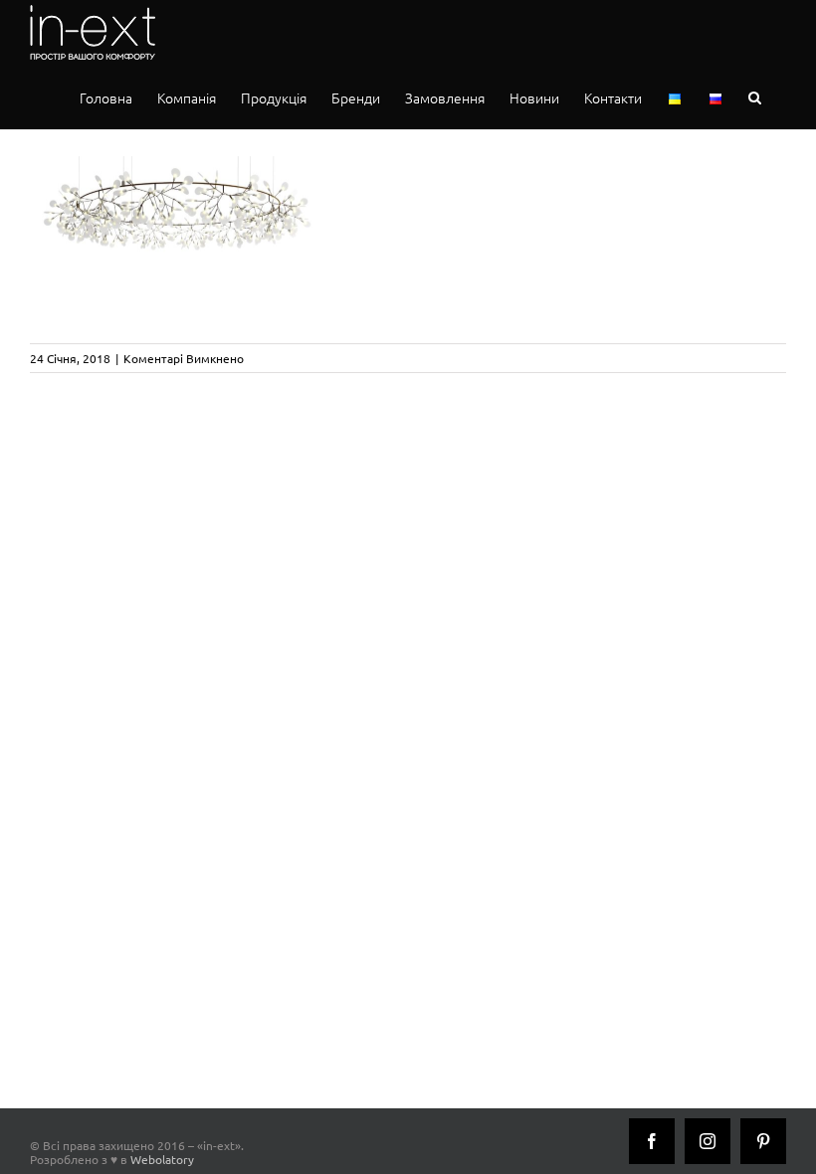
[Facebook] (652, 1141)
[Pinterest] (763, 1141)
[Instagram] (707, 1141)
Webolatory (162, 1159)
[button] (754, 97)
